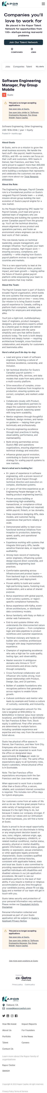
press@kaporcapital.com (18, 1008)
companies (18, 66)
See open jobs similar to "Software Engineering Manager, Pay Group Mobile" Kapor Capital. (24, 115)
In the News (27, 1037)
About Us (6, 1030)
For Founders (28, 1030)
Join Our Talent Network (23, 42)
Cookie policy (30, 984)
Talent (5, 1043)
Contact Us (7, 1049)
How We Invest (9, 1024)
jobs (7, 66)
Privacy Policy (8, 1091)
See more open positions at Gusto (23, 961)
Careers (25, 1043)
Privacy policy (17, 984)
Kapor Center (8, 1065)
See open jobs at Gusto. (19, 109)
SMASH (6, 1071)
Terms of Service (21, 1091)
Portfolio (6, 1037)
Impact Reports (29, 1024)
